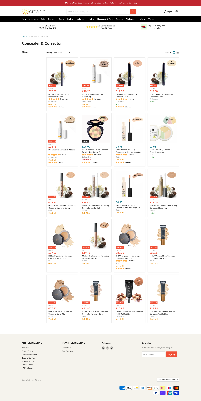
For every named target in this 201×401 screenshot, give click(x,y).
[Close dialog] (143, 174)
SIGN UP (78, 213)
